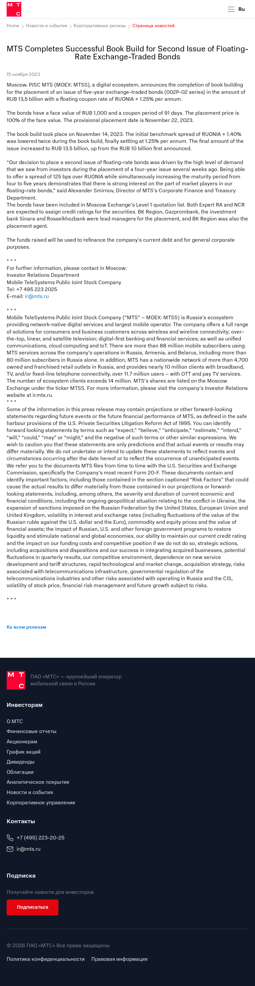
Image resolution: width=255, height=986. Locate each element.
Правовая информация (119, 959)
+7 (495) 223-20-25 (40, 837)
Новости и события (46, 26)
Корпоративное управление (41, 802)
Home (13, 26)
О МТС (15, 721)
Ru (241, 9)
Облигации (20, 772)
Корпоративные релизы (100, 26)
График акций (24, 752)
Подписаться (32, 907)
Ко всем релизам (26, 627)
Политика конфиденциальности (46, 959)
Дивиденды (21, 762)
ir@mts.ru (37, 296)
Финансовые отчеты (31, 731)
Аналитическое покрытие (38, 782)
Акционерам (22, 741)
